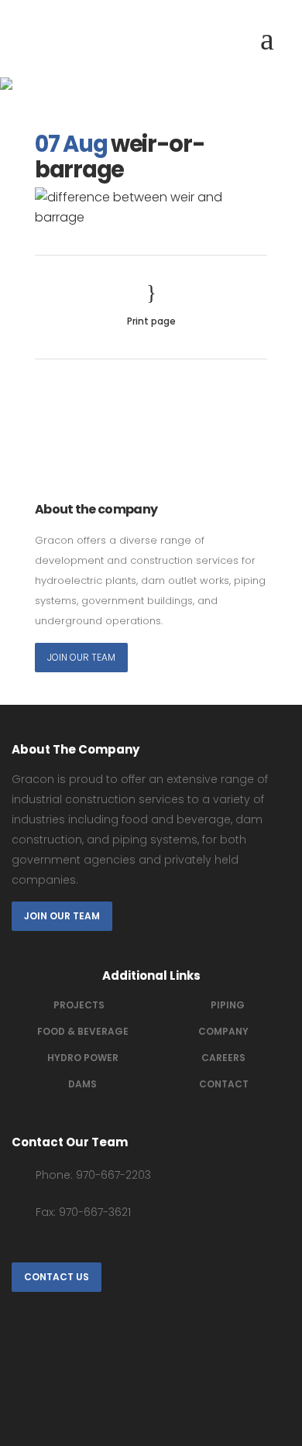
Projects (79, 1005)
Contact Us (56, 1276)
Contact (224, 1084)
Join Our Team (81, 657)
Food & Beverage (83, 1031)
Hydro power (82, 1057)
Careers (223, 1057)
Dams (82, 1084)
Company (223, 1031)
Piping (228, 1005)
